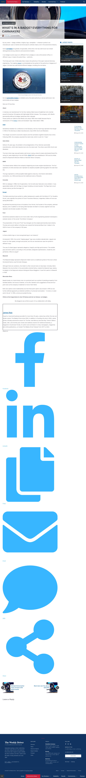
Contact (62, 770)
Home (3, 1)
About (57, 770)
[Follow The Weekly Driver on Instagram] (68, 744)
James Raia (7, 35)
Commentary (52, 1)
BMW (29, 155)
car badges (9, 48)
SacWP (21, 770)
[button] (84, 2)
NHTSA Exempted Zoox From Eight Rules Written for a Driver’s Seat (71, 116)
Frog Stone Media (29, 770)
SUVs (32, 755)
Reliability (36, 1)
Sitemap (73, 761)
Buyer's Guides (34, 751)
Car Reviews (25, 1)
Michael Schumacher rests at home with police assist (17, 687)
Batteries (47, 758)
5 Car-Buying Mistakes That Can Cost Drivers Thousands (78, 128)
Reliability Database (50, 744)
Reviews (33, 744)
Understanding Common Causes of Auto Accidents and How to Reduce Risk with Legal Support (78, 146)
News (32, 746)
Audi (4, 124)
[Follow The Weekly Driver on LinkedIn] (70, 744)
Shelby (15, 120)
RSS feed (67, 761)
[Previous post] (3, 688)
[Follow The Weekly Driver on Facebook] (65, 744)
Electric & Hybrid (35, 748)
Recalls (44, 1)
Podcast (62, 1)
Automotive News (12, 1)
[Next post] (57, 688)
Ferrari (5, 192)
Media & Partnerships (71, 770)
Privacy (79, 770)
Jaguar (19, 63)
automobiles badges (13, 98)
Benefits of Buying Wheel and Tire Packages (77, 161)
